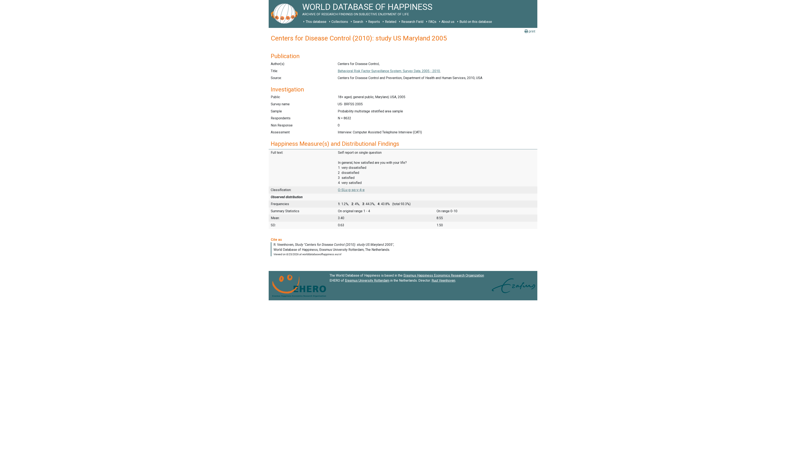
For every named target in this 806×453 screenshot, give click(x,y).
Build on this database (475, 22)
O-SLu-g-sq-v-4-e (351, 190)
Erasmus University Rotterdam (367, 280)
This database (316, 22)
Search (358, 22)
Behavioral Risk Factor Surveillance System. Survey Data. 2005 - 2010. (389, 71)
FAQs (432, 22)
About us (447, 22)
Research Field (412, 22)
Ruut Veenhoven (443, 280)
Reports (374, 22)
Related (390, 22)
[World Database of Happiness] (285, 14)
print (531, 31)
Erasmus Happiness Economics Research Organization (443, 275)
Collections (339, 22)
